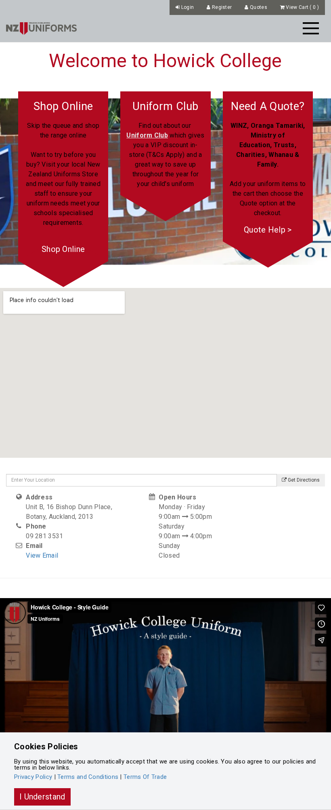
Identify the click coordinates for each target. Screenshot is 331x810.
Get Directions (303, 480)
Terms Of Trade (145, 776)
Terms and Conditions (87, 776)
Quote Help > (268, 230)
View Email (42, 555)
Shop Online (63, 249)
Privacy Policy (33, 776)
